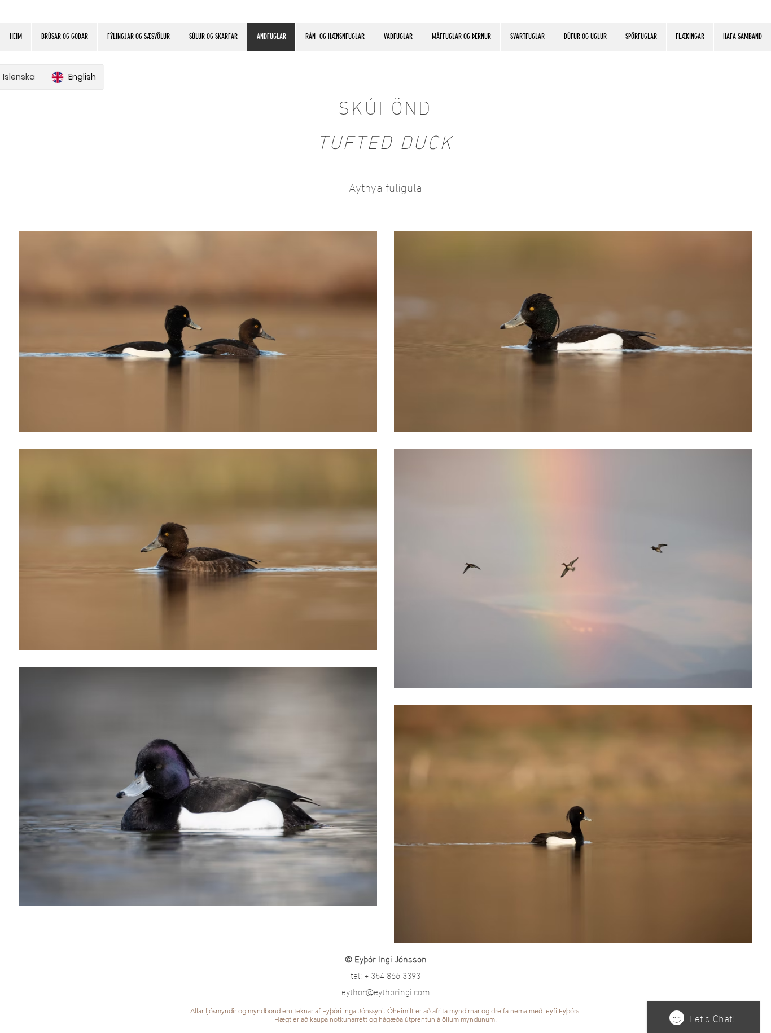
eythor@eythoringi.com (385, 991)
